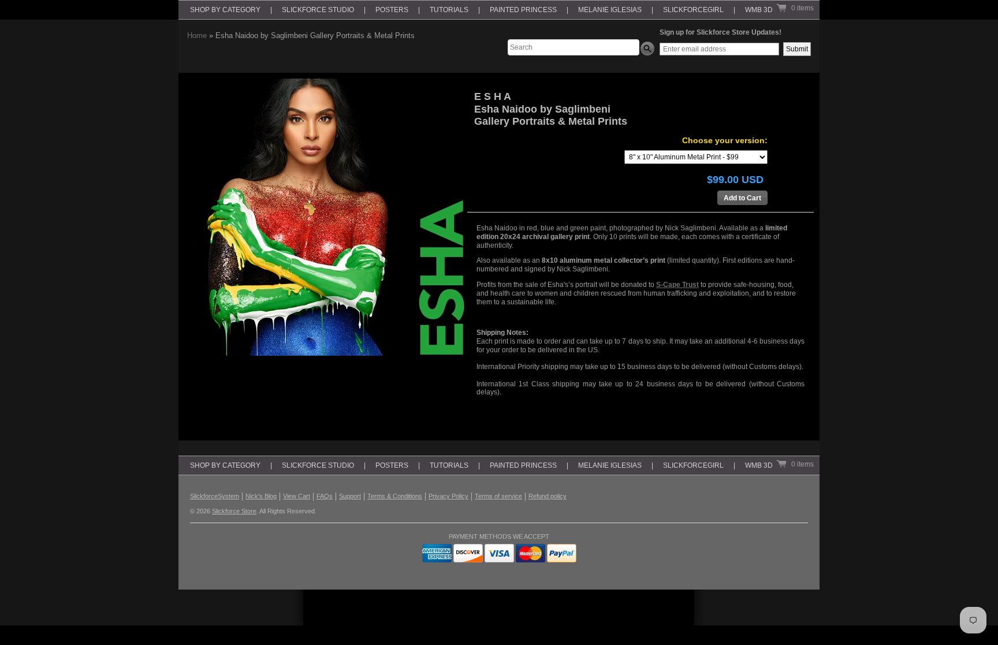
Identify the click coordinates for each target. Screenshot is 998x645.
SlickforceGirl (693, 10)
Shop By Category (225, 10)
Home (197, 35)
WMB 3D (759, 10)
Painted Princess (523, 10)
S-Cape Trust (677, 285)
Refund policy (547, 496)
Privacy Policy (448, 496)
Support (350, 496)
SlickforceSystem (214, 496)
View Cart (296, 496)
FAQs (324, 496)
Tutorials (449, 10)
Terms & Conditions (394, 496)
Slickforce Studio (318, 10)
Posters (391, 10)
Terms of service (498, 496)
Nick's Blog (261, 496)
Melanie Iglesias (610, 10)
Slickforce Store (234, 511)
